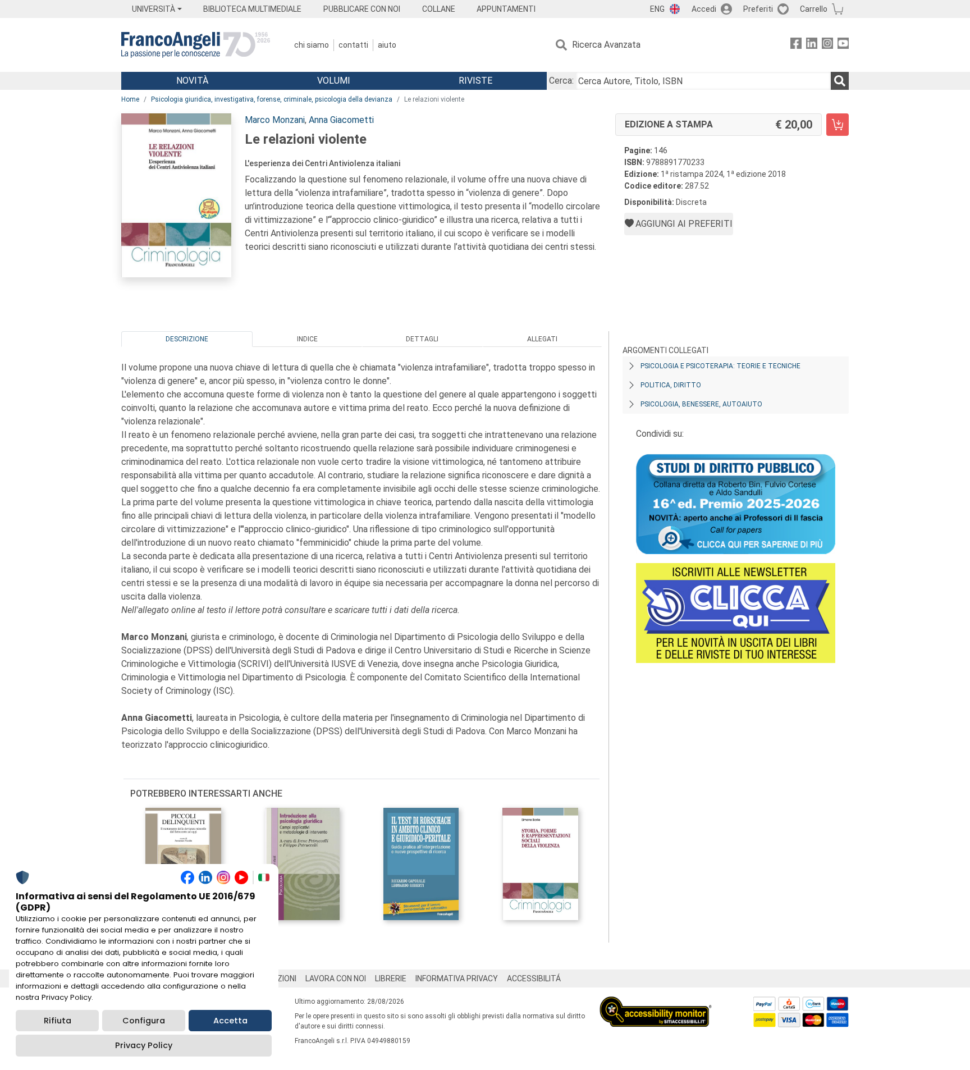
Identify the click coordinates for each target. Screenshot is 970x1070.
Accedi (704, 8)
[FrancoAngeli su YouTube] (843, 45)
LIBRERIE (390, 978)
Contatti (353, 44)
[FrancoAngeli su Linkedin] (811, 45)
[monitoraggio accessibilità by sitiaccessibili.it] (656, 1003)
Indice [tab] (307, 339)
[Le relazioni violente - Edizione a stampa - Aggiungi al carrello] (837, 124)
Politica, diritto (670, 385)
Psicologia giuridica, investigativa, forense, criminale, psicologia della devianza (271, 99)
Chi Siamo (311, 44)
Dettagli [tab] (422, 339)
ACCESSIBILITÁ (534, 978)
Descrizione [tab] (187, 339)
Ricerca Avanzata (606, 44)
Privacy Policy (143, 1045)
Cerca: (561, 80)
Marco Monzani (275, 120)
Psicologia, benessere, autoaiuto (701, 404)
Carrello (813, 8)
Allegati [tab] (542, 339)
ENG (657, 8)
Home (130, 99)
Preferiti (758, 8)
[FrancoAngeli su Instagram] (827, 45)
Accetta (230, 1020)
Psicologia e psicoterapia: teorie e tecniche (720, 366)
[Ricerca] (840, 81)
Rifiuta (57, 1020)
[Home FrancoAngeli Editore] (195, 45)
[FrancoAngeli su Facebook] (796, 45)
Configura (143, 1020)
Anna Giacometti (341, 120)
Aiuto (387, 44)
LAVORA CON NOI (335, 978)
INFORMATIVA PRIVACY (456, 978)
